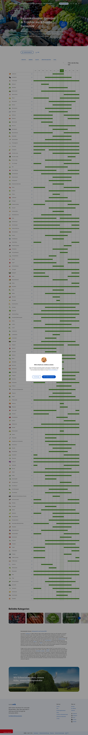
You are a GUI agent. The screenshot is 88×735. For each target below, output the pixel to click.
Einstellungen (37, 376)
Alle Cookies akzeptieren (48, 376)
